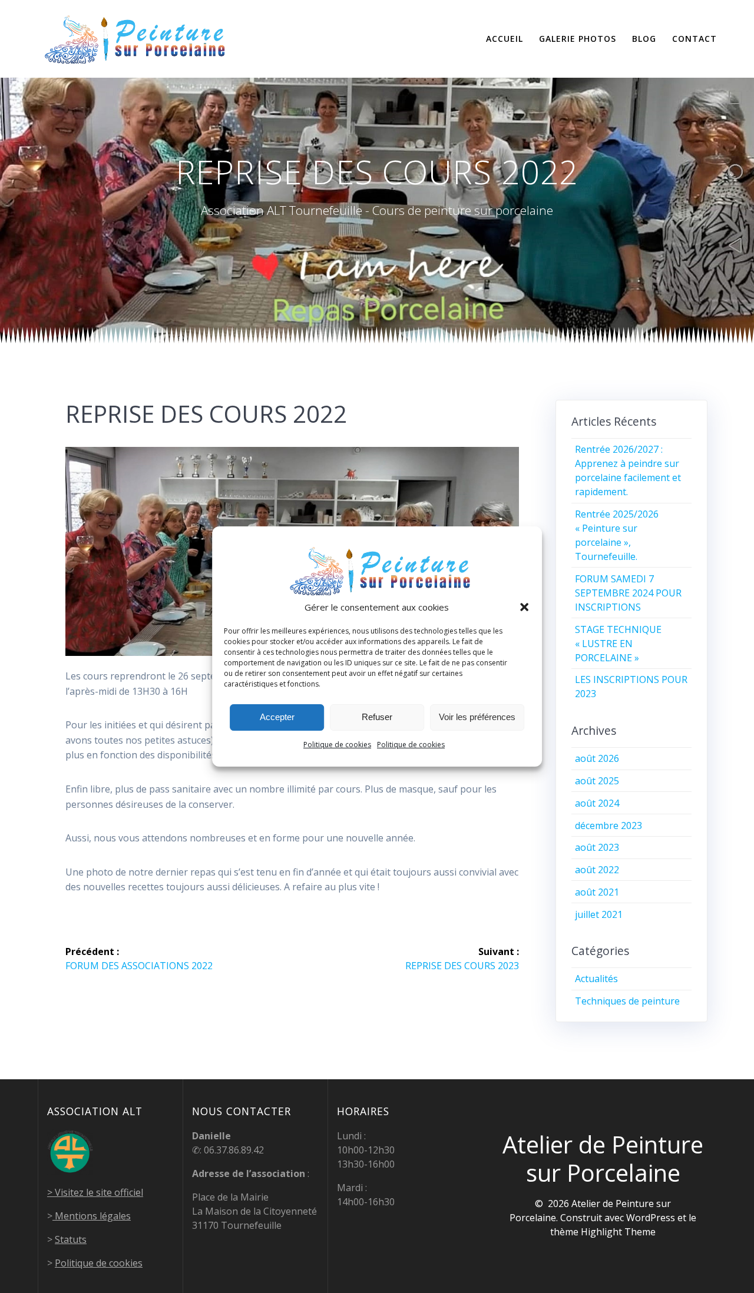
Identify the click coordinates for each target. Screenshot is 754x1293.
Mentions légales (91, 1215)
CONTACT (694, 38)
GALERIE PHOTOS (577, 38)
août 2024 (597, 803)
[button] (524, 607)
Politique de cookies (337, 745)
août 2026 (597, 758)
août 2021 (597, 892)
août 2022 (597, 869)
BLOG (644, 38)
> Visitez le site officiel (95, 1192)
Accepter (277, 717)
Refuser (377, 717)
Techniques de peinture (627, 1000)
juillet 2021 (599, 914)
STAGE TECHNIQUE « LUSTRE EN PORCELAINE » (618, 643)
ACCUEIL (504, 38)
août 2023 (597, 847)
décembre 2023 (608, 825)
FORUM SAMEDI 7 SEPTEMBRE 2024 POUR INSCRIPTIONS (628, 593)
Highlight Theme (618, 1231)
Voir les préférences (477, 717)
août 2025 (597, 780)
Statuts (71, 1239)
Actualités (596, 978)
